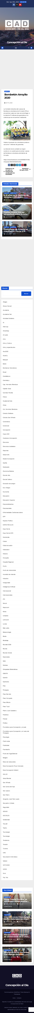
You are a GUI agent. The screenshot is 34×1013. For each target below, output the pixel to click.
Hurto (4, 566)
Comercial (6, 426)
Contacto (19, 998)
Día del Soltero (7, 479)
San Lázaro (6, 791)
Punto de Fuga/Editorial (10, 753)
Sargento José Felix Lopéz (11, 799)
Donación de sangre (9, 483)
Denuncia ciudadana (9, 446)
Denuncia (6, 442)
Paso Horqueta (7, 698)
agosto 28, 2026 (10, 939)
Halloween (6, 549)
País (4, 686)
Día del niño (6, 475)
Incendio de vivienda (9, 574)
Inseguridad (6, 582)
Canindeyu (6, 380)
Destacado (6, 467)
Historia (5, 554)
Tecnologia (6, 836)
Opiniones (6, 681)
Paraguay (6, 690)
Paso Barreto (7, 694)
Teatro (5, 828)
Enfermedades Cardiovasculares (13, 512)
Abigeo (5, 302)
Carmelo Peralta (8, 393)
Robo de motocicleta (9, 762)
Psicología (6, 737)
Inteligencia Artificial (9, 587)
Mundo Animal (7, 653)
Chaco (5, 397)
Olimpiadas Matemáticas (10, 669)
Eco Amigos (6, 487)
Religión (5, 758)
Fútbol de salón (7, 545)
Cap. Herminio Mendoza (10, 384)
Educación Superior (9, 500)
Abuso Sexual (7, 306)
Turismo (5, 848)
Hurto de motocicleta (9, 570)
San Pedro (6, 795)
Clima (4, 405)
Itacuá (5, 603)
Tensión (5, 844)
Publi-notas (6, 741)
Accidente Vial (7, 314)
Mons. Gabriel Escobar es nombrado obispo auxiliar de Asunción (16, 901)
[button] (28, 48)
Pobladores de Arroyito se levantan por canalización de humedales (10, 171)
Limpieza (5, 615)
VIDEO (5, 869)
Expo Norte (6, 529)
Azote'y (5, 355)
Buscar (5, 288)
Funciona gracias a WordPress (12, 992)
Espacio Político (8, 520)
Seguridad (6, 807)
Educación (6, 496)
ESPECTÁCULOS (8, 525)
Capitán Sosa (7, 388)
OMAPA (5, 673)
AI (3, 322)
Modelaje (5, 640)
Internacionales (7, 595)
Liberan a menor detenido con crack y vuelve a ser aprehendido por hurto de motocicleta (17, 1008)
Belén (4, 364)
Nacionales (6, 657)
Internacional (7, 591)
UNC (4, 852)
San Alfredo (6, 782)
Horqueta (6, 558)
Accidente (6, 310)
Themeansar (17, 994)
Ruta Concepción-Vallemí (10, 770)
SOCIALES (6, 815)
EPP (4, 516)
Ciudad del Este (7, 401)
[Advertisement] (17, 67)
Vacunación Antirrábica (10, 857)
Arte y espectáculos (9, 347)
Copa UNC (6, 434)
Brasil (4, 372)
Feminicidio (6, 537)
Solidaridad (6, 819)
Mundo (5, 648)
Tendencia (6, 840)
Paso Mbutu (6, 702)
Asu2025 (5, 351)
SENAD (5, 811)
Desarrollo (6, 454)
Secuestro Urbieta (8, 803)
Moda (4, 636)
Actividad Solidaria (8, 318)
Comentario (6, 421)
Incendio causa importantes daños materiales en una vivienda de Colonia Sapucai (17, 919)
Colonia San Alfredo (9, 417)
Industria (5, 578)
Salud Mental (7, 778)
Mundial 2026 (7, 644)
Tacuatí (5, 824)
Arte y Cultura (7, 343)
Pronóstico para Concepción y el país (14, 727)
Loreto (5, 624)
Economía (6, 492)
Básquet (5, 359)
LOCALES (6, 620)
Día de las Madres (8, 471)
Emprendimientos (8, 504)
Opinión (5, 677)
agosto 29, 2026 (10, 904)
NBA (4, 661)
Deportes (6, 450)
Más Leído (6, 628)
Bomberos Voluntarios (10, 368)
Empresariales (7, 508)
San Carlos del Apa (9, 786)
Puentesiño (6, 749)
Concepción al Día (17, 42)
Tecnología (6, 832)
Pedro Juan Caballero (9, 710)
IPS (4, 599)
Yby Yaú (5, 877)
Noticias (5, 665)
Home (14, 998)
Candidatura (6, 376)
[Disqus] (17, 262)
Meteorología (7, 632)
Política (5, 723)
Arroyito (7, 91)
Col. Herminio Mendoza (10, 409)
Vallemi (5, 861)
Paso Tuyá (6, 706)
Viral (4, 873)
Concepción (13, 193)
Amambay (6, 331)
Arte (4, 339)
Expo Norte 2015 (8, 533)
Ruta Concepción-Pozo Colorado (13, 766)
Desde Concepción (8, 459)
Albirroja (5, 326)
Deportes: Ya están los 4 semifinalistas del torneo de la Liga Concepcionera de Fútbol (17, 1002)
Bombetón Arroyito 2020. (24, 169)
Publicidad (6, 745)
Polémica (5, 715)
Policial (5, 719)
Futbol (5, 541)
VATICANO (6, 865)
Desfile (5, 463)
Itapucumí (6, 607)
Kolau (4, 611)
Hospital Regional (8, 562)
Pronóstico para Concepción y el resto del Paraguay (16, 732)
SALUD (5, 774)
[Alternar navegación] (16, 48)
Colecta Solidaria (8, 413)
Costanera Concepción (10, 438)
